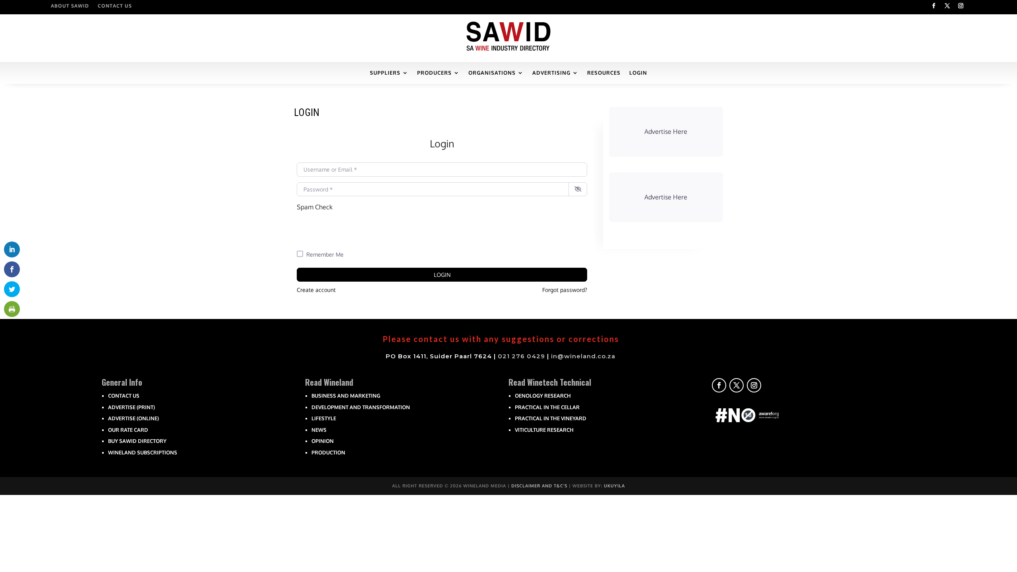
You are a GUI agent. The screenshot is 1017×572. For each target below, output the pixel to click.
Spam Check (315, 207)
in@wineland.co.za (583, 356)
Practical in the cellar (547, 407)
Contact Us (115, 6)
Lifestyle (323, 418)
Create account (316, 289)
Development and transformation (360, 407)
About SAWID (70, 6)
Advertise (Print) (131, 407)
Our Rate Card (128, 430)
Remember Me (325, 254)
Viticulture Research (544, 430)
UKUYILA (614, 486)
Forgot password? (564, 289)
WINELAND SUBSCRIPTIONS (142, 452)
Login (442, 274)
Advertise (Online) (133, 418)
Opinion (322, 441)
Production (328, 452)
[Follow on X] (947, 6)
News (319, 430)
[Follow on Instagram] (961, 6)
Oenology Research (543, 395)
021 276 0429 (521, 356)
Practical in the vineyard (550, 418)
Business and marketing (345, 395)
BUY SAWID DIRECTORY (137, 441)
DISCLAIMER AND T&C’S (539, 486)
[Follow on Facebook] (934, 6)
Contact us (123, 395)
